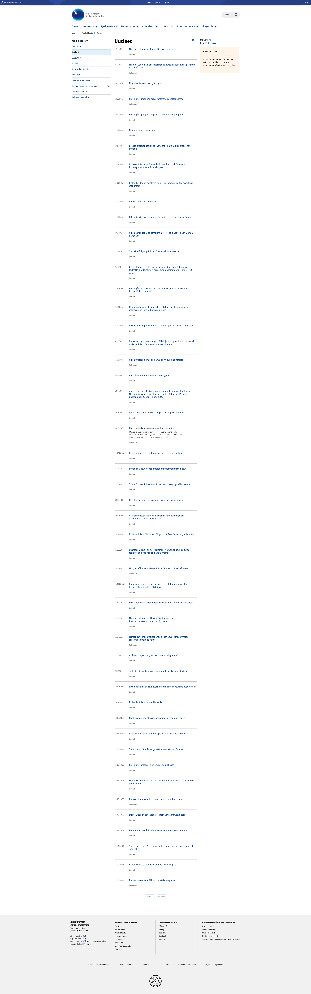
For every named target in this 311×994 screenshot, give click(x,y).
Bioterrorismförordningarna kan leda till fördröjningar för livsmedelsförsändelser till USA (158, 585)
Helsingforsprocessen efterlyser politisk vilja (151, 764)
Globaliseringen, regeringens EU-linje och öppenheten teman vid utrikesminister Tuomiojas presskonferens (162, 343)
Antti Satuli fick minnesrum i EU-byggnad (150, 375)
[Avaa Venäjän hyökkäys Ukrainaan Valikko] (108, 86)
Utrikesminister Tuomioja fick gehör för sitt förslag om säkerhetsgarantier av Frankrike (156, 517)
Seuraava (162, 896)
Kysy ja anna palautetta (215, 964)
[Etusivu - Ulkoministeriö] (91, 14)
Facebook (162, 936)
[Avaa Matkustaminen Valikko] (137, 26)
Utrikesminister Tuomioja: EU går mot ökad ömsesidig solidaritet (161, 534)
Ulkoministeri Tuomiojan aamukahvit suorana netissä (156, 359)
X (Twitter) (163, 926)
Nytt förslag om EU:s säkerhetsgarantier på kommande (157, 500)
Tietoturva (165, 964)
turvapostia (79, 941)
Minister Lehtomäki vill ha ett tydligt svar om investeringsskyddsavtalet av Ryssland (151, 620)
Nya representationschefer (142, 130)
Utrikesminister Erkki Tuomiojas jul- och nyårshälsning (156, 453)
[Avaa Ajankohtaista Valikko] (116, 26)
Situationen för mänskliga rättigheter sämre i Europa (156, 749)
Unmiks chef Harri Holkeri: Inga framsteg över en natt (156, 412)
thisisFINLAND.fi (208, 933)
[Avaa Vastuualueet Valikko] (96, 26)
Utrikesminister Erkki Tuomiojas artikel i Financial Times (157, 733)
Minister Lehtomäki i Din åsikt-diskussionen (151, 49)
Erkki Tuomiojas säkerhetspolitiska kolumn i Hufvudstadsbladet (161, 602)
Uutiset (75, 52)
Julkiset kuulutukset (81, 97)
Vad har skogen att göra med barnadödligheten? (153, 655)
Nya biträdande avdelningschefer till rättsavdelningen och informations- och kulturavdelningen (158, 308)
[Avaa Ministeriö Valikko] (172, 26)
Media (306, 2)
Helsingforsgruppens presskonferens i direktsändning (156, 98)
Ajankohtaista (87, 33)
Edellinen (149, 896)
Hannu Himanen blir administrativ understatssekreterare (158, 830)
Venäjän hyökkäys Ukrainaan (85, 86)
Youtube (162, 939)
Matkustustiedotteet (81, 80)
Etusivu (74, 33)
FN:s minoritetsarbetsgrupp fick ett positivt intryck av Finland (160, 217)
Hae (236, 14)
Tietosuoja (147, 964)
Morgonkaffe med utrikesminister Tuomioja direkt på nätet (158, 568)
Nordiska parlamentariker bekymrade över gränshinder (157, 717)
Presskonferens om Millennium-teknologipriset (152, 880)
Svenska (157, 3)
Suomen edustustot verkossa (98, 964)
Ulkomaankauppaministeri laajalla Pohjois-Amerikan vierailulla (161, 325)
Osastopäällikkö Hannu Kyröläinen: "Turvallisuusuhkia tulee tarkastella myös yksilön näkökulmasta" (159, 551)
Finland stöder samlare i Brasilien (146, 702)
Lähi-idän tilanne (79, 91)
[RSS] (193, 40)
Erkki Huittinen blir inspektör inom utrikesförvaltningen (157, 814)
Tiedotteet (76, 46)
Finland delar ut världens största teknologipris (152, 864)
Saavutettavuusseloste (187, 964)
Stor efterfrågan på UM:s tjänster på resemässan (154, 251)
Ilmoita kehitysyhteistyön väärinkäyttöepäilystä (221, 939)
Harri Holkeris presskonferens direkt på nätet (152, 428)
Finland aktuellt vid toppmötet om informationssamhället (158, 468)
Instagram (163, 929)
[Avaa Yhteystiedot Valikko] (215, 26)
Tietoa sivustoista (126, 964)
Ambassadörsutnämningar (142, 201)
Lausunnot (76, 58)
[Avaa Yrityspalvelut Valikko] (156, 26)
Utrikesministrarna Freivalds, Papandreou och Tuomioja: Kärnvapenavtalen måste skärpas (157, 166)
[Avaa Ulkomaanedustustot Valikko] (197, 26)
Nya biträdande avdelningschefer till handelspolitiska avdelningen (162, 686)
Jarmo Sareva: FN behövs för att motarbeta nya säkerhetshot (160, 484)
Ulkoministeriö (208, 926)
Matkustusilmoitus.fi (210, 936)
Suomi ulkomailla (209, 929)
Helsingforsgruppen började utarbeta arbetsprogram (156, 114)
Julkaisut (76, 74)
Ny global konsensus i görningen (145, 83)
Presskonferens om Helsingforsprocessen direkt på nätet (158, 799)
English (166, 3)
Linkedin (162, 933)
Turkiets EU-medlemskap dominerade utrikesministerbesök (159, 671)
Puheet (75, 63)
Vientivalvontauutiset (81, 69)
